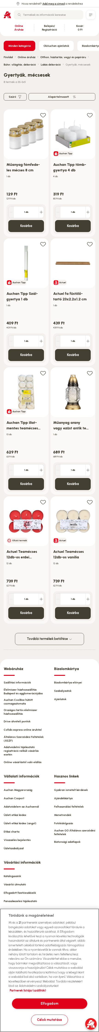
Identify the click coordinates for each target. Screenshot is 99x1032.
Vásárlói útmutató (15, 884)
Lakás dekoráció (51, 64)
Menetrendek (62, 815)
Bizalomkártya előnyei (68, 682)
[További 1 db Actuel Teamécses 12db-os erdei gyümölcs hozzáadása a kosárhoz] (41, 599)
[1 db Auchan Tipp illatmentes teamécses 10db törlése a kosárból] (11, 470)
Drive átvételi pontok (17, 721)
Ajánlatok (60, 699)
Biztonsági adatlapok (67, 841)
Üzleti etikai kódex (15, 815)
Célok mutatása (49, 1020)
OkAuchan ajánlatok (56, 45)
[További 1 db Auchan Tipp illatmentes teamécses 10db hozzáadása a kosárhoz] (41, 470)
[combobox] (48, 14)
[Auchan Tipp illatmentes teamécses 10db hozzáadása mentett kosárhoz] (43, 373)
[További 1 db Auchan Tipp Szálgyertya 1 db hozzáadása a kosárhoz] (41, 341)
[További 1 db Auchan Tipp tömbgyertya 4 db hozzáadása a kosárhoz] (87, 212)
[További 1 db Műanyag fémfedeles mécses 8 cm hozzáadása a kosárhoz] (41, 212)
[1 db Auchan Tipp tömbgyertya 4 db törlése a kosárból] (57, 212)
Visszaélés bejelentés (17, 840)
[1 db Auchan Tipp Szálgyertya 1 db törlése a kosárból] (11, 341)
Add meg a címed (53, 3)
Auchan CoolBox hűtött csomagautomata (18, 701)
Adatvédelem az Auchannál (21, 806)
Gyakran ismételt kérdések (71, 790)
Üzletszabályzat (14, 848)
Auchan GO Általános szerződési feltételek (74, 832)
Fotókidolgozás (63, 823)
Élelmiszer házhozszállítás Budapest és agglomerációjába (23, 691)
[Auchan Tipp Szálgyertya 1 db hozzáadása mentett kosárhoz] (43, 244)
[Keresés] (19, 15)
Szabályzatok (62, 690)
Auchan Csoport (14, 798)
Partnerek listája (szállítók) (28, 990)
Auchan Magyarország (18, 790)
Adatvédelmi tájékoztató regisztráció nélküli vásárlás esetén (21, 751)
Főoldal (8, 57)
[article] (26, 173)
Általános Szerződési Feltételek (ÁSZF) (24, 738)
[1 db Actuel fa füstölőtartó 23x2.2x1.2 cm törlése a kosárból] (57, 341)
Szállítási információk (17, 682)
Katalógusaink (12, 876)
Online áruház (26, 57)
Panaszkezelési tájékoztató (20, 901)
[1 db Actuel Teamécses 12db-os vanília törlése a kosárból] (57, 599)
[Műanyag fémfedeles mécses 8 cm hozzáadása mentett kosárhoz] (43, 115)
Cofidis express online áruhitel (23, 729)
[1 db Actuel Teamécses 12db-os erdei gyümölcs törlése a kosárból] (11, 599)
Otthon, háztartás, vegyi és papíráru (63, 57)
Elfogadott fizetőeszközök (20, 892)
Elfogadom (49, 1003)
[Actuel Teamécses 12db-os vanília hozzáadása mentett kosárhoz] (90, 502)
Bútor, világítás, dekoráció (20, 64)
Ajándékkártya (63, 798)
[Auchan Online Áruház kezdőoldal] (7, 15)
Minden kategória (19, 45)
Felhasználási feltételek (69, 806)
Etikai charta (11, 831)
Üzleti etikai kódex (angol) (20, 823)
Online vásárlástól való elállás (22, 762)
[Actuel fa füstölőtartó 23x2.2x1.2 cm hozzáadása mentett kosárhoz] (90, 244)
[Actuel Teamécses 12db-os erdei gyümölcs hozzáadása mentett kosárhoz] (43, 502)
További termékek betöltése (48, 639)
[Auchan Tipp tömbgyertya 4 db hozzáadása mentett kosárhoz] (90, 115)
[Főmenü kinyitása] (90, 14)
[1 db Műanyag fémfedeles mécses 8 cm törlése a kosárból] (11, 212)
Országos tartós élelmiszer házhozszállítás (20, 711)
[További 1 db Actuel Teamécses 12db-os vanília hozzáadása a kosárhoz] (87, 599)
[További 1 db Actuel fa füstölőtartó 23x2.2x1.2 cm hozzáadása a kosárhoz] (87, 341)
